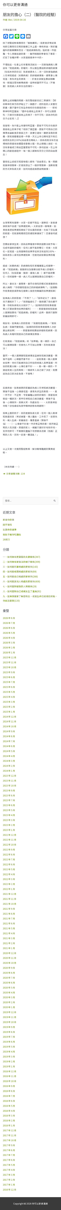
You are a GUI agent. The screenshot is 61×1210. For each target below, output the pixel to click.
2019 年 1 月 (9, 1066)
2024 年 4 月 (9, 756)
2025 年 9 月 (9, 672)
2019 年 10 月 (9, 1022)
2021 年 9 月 (9, 908)
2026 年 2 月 (9, 647)
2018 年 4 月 (9, 1110)
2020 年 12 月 (9, 953)
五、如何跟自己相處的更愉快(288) (20, 576)
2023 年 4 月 (9, 815)
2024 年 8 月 (9, 736)
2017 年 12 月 (9, 1130)
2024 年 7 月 (9, 741)
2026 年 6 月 (9, 627)
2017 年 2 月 (9, 1179)
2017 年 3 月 (9, 1174)
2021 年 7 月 (9, 918)
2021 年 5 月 (9, 928)
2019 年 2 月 (9, 1061)
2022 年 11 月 (9, 839)
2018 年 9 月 (9, 1086)
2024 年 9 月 (9, 731)
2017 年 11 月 (9, 1135)
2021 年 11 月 (9, 898)
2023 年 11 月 (9, 780)
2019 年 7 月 (9, 1036)
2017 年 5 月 (9, 1164)
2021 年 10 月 (9, 903)
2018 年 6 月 (9, 1100)
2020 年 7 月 (9, 977)
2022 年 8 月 (9, 854)
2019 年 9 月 (9, 1026)
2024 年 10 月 (9, 726)
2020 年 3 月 (9, 997)
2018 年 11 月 (9, 1076)
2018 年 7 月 (9, 1095)
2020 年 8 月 (9, 972)
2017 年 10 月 (9, 1140)
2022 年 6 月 (9, 864)
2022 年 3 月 (9, 879)
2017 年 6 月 (9, 1159)
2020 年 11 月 (9, 957)
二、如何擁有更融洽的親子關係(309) (21, 561)
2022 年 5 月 (9, 869)
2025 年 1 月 (9, 711)
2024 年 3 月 (9, 760)
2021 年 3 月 (9, 938)
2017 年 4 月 (9, 1169)
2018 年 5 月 (9, 1105)
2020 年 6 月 (9, 982)
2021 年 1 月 (9, 948)
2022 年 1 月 (9, 888)
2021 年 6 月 (9, 923)
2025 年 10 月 (9, 667)
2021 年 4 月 (9, 933)
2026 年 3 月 (9, 642)
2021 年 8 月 (9, 913)
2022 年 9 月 (9, 849)
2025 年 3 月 (9, 701)
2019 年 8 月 (9, 1031)
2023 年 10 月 (9, 785)
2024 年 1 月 (9, 770)
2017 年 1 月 (9, 1184)
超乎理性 (7, 524)
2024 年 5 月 (9, 751)
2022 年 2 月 (9, 883)
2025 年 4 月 (9, 696)
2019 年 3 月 (9, 1056)
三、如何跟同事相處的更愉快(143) (20, 566)
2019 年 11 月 (9, 1017)
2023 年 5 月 (9, 810)
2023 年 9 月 (9, 790)
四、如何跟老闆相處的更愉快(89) (20, 571)
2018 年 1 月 (9, 1125)
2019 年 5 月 (9, 1046)
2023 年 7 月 (9, 800)
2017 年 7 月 (9, 1154)
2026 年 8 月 (9, 617)
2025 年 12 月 (9, 657)
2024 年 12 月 (9, 716)
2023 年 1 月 (9, 829)
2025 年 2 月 (9, 706)
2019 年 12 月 (9, 1012)
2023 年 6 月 (9, 805)
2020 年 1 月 (9, 1007)
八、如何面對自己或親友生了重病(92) (22, 591)
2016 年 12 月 (9, 1189)
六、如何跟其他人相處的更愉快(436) (21, 581)
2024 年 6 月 (9, 746)
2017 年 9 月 (9, 1145)
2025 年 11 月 (9, 662)
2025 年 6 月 (9, 686)
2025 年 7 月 (9, 681)
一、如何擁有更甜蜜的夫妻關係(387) (21, 556)
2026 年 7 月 (9, 622)
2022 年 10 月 (9, 844)
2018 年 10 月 (9, 1081)
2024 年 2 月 (9, 765)
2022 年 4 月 (9, 874)
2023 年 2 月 (9, 824)
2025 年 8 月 (9, 677)
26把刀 (6, 539)
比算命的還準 (9, 529)
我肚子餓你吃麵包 (12, 534)
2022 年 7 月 (9, 859)
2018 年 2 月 (9, 1120)
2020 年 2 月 (9, 1002)
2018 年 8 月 (9, 1090)
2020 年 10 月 (9, 962)
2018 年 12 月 (9, 1071)
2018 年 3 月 (9, 1115)
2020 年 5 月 (9, 987)
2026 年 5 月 (9, 632)
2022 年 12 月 (9, 834)
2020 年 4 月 (9, 992)
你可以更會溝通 (15, 4)
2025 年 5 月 (9, 691)
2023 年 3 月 (9, 820)
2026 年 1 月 (9, 652)
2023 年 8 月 (9, 795)
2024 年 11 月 (9, 721)
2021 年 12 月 (9, 893)
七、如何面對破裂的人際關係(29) (20, 586)
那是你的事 (8, 519)
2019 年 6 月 (9, 1041)
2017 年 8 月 (9, 1150)
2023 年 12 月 (9, 775)
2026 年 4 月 (9, 637)
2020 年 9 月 (9, 967)
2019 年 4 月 (9, 1051)
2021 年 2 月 (9, 943)
